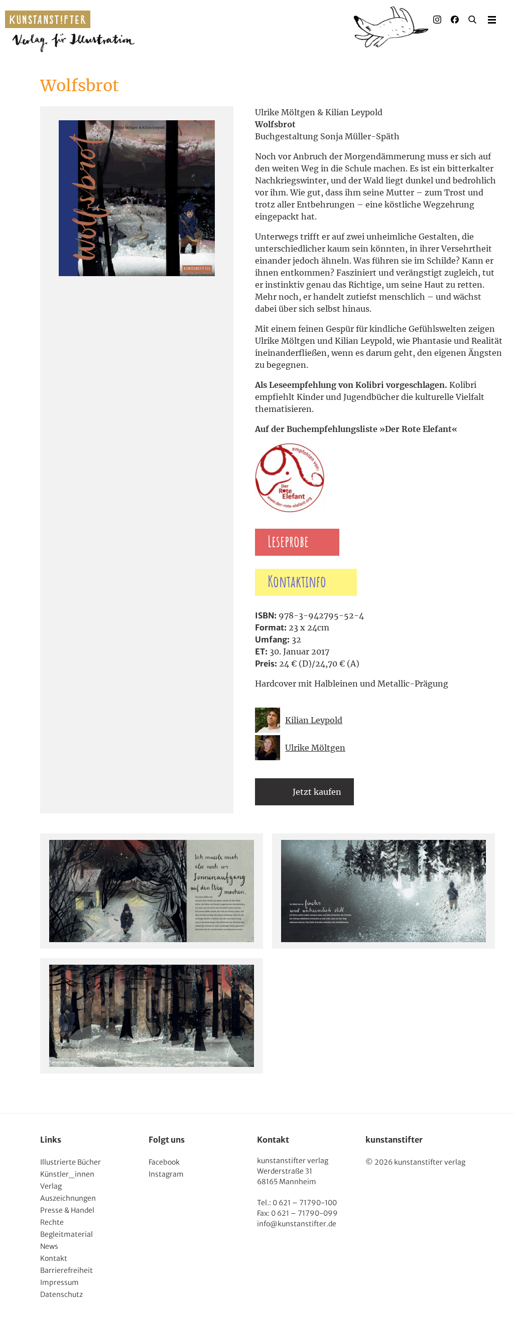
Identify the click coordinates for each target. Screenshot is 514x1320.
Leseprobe (288, 542)
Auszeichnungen (68, 1198)
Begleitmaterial (66, 1234)
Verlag (51, 1186)
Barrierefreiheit (66, 1270)
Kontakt (53, 1258)
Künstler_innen (67, 1174)
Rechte (52, 1222)
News (49, 1246)
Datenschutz (61, 1294)
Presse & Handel (67, 1210)
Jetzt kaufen (317, 792)
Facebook (164, 1162)
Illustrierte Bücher (70, 1162)
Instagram (166, 1174)
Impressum (59, 1282)
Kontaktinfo (297, 582)
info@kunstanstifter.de (296, 1223)
